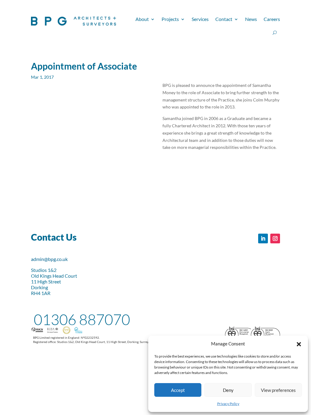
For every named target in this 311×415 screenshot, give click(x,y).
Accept (178, 390)
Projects (170, 19)
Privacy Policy (228, 403)
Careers (272, 19)
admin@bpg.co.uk (49, 259)
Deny (228, 390)
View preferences (278, 390)
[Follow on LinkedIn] (263, 238)
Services (200, 19)
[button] (299, 344)
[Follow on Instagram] (275, 238)
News (251, 19)
